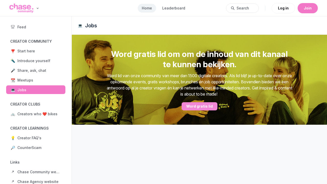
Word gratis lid (199, 106)
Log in (283, 8)
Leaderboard (173, 8)
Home (147, 8)
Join (308, 8)
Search (243, 8)
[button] (35, 51)
